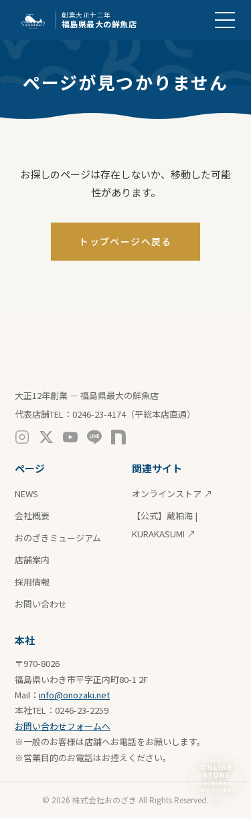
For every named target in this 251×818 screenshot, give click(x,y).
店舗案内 (32, 559)
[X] (46, 437)
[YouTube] (70, 437)
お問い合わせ (41, 603)
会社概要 (32, 515)
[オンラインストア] (216, 779)
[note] (118, 437)
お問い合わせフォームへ (62, 726)
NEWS (26, 493)
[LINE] (94, 437)
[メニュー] (225, 20)
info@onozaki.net (74, 694)
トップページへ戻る (125, 241)
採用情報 (32, 581)
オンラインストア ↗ (172, 493)
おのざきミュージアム (58, 537)
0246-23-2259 (81, 710)
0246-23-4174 (99, 414)
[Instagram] (22, 437)
